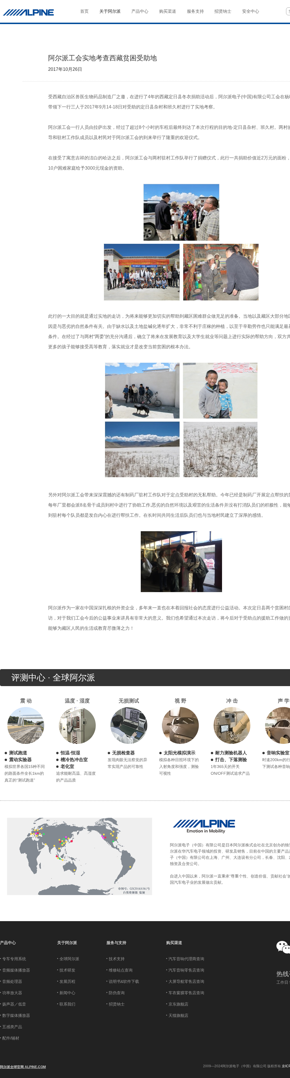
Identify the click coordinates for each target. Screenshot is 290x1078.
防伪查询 (117, 993)
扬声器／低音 (14, 1004)
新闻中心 (67, 993)
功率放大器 (12, 993)
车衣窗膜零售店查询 (186, 993)
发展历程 (67, 981)
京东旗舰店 (178, 1004)
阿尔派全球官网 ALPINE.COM (23, 1067)
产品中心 (8, 942)
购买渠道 (174, 942)
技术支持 (117, 959)
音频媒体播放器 (16, 970)
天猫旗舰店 (178, 1015)
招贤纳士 (117, 1004)
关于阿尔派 (67, 942)
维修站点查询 (121, 970)
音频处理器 (12, 981)
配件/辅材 (10, 1038)
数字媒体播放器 (16, 1015)
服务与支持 (116, 942)
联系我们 (67, 1004)
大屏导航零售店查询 (186, 981)
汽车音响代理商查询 (186, 959)
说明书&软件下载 (124, 981)
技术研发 (67, 970)
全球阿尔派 (69, 959)
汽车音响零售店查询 (186, 970)
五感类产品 (12, 1026)
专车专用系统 (14, 959)
